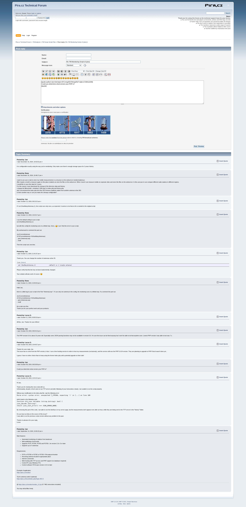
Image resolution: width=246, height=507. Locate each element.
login (33, 13)
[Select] (23, 262)
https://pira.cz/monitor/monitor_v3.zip (30, 484)
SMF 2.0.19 (114, 501)
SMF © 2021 (122, 501)
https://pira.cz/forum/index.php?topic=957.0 (30, 479)
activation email (32, 15)
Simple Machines (132, 501)
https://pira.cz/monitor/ (24, 472)
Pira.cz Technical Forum (31, 5)
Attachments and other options (54, 107)
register (38, 13)
